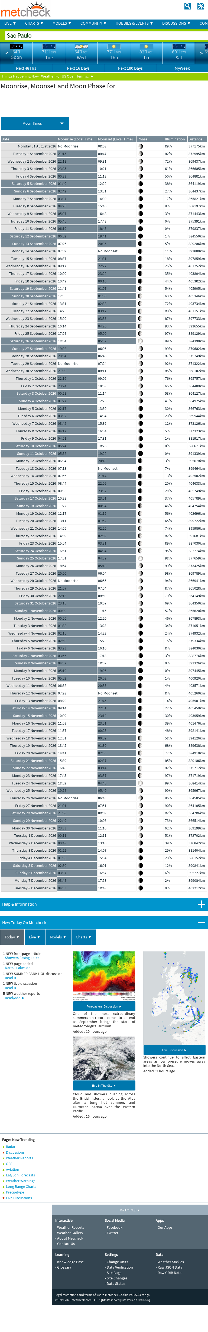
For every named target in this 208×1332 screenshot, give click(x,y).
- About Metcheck (69, 1238)
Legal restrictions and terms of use (78, 1295)
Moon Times (32, 123)
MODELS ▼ (62, 23)
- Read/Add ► (14, 997)
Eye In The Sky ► (104, 1085)
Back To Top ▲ (130, 1210)
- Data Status (115, 1283)
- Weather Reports (69, 1227)
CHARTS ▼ (34, 23)
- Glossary (63, 1267)
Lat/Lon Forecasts (20, 1175)
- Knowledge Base (69, 1261)
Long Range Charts (21, 1186)
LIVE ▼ (10, 23)
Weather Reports (19, 1158)
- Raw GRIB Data (168, 1272)
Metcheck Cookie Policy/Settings (127, 1295)
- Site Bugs (113, 1272)
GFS (9, 1163)
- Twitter (111, 1232)
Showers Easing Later (22, 957)
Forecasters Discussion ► (104, 1006)
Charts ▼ (84, 937)
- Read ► (10, 977)
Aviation (12, 1169)
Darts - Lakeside (17, 967)
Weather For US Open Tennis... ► (67, 76)
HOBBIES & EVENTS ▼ (135, 23)
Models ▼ (58, 937)
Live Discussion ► (174, 1050)
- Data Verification (119, 1267)
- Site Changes (116, 1278)
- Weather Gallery (69, 1232)
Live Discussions (19, 1197)
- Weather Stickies (170, 1261)
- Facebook (113, 1227)
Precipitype (15, 1192)
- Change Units (116, 1261)
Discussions (15, 1152)
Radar (10, 1146)
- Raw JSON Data (169, 1267)
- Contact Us (65, 1243)
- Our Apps (164, 1227)
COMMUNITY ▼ (93, 23)
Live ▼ (35, 937)
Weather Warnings (20, 1180)
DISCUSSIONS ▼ (176, 23)
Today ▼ (12, 937)
